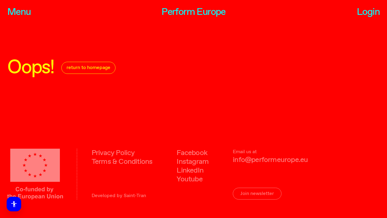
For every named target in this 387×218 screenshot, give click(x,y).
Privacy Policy (113, 153)
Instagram (193, 161)
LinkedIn (190, 170)
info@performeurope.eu (270, 160)
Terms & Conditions (122, 161)
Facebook (192, 153)
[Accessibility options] (14, 204)
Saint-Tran (135, 196)
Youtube (189, 179)
